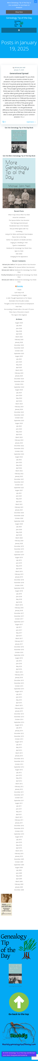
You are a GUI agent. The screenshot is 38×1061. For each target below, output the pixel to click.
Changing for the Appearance (19, 256)
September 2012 (19, 767)
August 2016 (19, 658)
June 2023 (19, 429)
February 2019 (19, 574)
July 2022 (19, 460)
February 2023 (19, 440)
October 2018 (19, 585)
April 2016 (19, 669)
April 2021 (19, 501)
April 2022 (19, 468)
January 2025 (19, 376)
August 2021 (19, 490)
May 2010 (19, 845)
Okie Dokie (19, 254)
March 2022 (19, 471)
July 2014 (19, 728)
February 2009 (19, 884)
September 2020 (19, 521)
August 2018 (19, 591)
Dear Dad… (19, 306)
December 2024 (19, 379)
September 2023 (19, 420)
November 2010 (19, 828)
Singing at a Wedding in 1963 (19, 242)
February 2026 (19, 339)
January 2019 (19, 577)
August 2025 (19, 356)
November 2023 (19, 415)
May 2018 (19, 599)
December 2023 (19, 412)
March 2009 (19, 881)
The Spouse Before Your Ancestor (19, 220)
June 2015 (19, 697)
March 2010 (19, 851)
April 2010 (19, 848)
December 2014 (19, 714)
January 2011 (19, 823)
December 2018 (19, 580)
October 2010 (19, 831)
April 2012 (19, 781)
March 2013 (19, 753)
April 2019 (19, 568)
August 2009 (19, 867)
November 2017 (19, 616)
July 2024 (19, 392)
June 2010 (19, 842)
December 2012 (19, 758)
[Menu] (19, 30)
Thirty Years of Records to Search (19, 312)
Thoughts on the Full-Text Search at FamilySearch (19, 304)
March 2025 (19, 370)
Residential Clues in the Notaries (19, 226)
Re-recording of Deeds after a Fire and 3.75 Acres (19, 309)
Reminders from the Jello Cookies (19, 301)
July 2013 (19, 744)
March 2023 (19, 437)
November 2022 (19, 448)
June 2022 (19, 462)
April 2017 (19, 636)
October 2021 (19, 485)
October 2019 (19, 552)
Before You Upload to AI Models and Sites (19, 240)
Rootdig (20, 286)
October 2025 (19, 351)
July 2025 (19, 359)
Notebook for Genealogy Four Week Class (19, 248)
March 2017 (19, 638)
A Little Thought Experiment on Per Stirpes (19, 298)
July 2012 (19, 772)
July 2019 (19, 560)
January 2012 (19, 789)
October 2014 (19, 719)
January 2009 (19, 887)
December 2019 (19, 546)
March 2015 (19, 705)
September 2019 (19, 554)
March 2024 (19, 404)
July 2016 (19, 661)
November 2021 (19, 482)
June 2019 (19, 563)
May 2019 (19, 566)
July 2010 (19, 839)
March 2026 (19, 337)
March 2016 (19, 672)
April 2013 (19, 750)
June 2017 (19, 630)
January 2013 (19, 756)
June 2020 (19, 529)
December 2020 (19, 513)
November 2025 (19, 348)
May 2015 (19, 700)
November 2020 (19, 515)
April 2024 (19, 401)
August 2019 (19, 557)
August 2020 (19, 524)
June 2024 (19, 395)
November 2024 (19, 381)
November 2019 (19, 549)
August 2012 (19, 770)
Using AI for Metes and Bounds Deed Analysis (19, 234)
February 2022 (19, 473)
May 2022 (19, 465)
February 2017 (19, 641)
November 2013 (19, 736)
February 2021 (19, 507)
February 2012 (19, 786)
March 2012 (19, 784)
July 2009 (19, 870)
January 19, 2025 (19, 70)
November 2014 (19, 717)
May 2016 (19, 666)
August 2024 (19, 390)
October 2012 (19, 764)
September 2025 (19, 353)
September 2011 (19, 800)
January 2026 (19, 342)
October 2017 (19, 619)
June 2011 (19, 809)
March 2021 (19, 504)
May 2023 (19, 432)
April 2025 (19, 367)
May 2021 (19, 499)
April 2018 (19, 602)
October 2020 (19, 518)
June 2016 (19, 663)
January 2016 (19, 677)
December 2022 (19, 446)
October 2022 (19, 451)
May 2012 (19, 778)
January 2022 (19, 476)
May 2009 (19, 876)
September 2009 (19, 865)
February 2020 (19, 540)
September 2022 (19, 454)
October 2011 (19, 797)
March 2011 (19, 817)
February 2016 (19, 675)
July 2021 (19, 493)
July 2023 (19, 426)
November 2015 (19, 683)
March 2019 (19, 571)
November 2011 (19, 795)
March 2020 (19, 538)
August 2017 (19, 624)
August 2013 (19, 742)
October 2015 (19, 686)
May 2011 (19, 811)
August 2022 (19, 457)
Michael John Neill (20, 67)
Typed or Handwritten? (19, 245)
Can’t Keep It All (19, 292)
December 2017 (19, 613)
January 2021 (19, 510)
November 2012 (19, 761)
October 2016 (19, 652)
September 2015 (19, 689)
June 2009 (19, 873)
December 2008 (19, 890)
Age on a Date (19, 251)
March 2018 (19, 605)
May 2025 (19, 365)
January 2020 (19, 543)
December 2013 (19, 733)
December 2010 (19, 825)
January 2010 (19, 856)
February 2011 (19, 820)
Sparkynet (31, 1055)
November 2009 (19, 859)
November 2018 (19, 582)
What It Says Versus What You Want (19, 215)
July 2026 (19, 325)
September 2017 (19, 622)
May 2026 (19, 331)
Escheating (19, 231)
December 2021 (19, 479)
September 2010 (19, 834)
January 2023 (19, 443)
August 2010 (19, 837)
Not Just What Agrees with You (19, 229)
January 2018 (19, 610)
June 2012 (19, 775)
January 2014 (19, 730)
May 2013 (19, 747)
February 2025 (19, 373)
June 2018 (19, 596)
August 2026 (19, 323)
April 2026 (19, 334)
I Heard (19, 290)
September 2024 (19, 387)
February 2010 (19, 853)
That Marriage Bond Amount (19, 223)
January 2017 (19, 644)
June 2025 (19, 362)
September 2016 (19, 655)
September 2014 (19, 722)
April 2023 (19, 434)
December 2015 (19, 680)
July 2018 (19, 594)
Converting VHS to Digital (19, 295)
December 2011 (19, 792)
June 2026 (19, 328)
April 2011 (19, 814)
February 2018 (19, 608)
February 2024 (19, 406)
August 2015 (19, 691)
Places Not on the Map (19, 237)
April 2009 (19, 879)
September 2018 (19, 588)
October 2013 (19, 739)
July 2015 (19, 694)
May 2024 (19, 398)
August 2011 (19, 803)
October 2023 (19, 418)
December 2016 (19, 647)
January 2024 (19, 409)
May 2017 (19, 633)
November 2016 (19, 649)
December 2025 (19, 345)
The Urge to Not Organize (19, 315)
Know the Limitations (19, 217)
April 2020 (19, 535)
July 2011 (19, 806)
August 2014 (19, 725)
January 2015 (19, 711)
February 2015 (19, 708)
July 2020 (19, 527)
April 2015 (19, 703)
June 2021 (19, 496)
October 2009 (19, 862)
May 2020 (19, 532)
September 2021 (19, 487)
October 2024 (19, 384)
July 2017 (19, 627)
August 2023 (19, 423)
